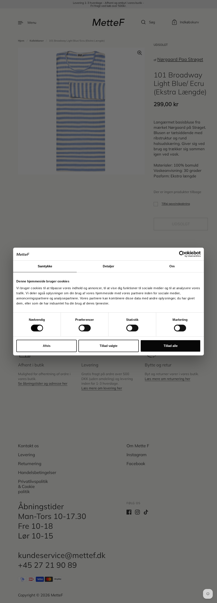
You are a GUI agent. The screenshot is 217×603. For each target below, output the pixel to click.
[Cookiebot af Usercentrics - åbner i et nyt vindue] (182, 254)
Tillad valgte (108, 346)
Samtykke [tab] (45, 266)
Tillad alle (171, 346)
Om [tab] (172, 266)
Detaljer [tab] (108, 266)
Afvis (46, 346)
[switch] (81, 327)
